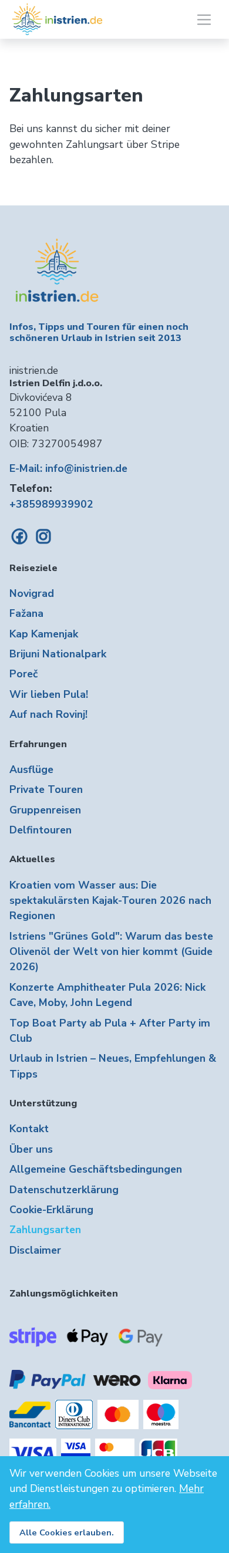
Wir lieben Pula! (48, 694)
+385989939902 (51, 504)
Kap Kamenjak (43, 634)
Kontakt (29, 1129)
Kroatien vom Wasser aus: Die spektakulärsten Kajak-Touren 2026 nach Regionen (110, 900)
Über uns (31, 1149)
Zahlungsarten (45, 1230)
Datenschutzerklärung (64, 1190)
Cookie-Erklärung (51, 1210)
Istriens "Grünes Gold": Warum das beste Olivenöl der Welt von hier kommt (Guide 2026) (111, 951)
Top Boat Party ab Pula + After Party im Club (109, 1030)
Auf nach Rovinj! (48, 714)
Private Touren (46, 789)
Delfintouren (40, 830)
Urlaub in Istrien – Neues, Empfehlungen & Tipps (112, 1066)
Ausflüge (31, 769)
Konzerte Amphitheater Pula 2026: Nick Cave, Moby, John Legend (107, 995)
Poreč (23, 674)
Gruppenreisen (45, 810)
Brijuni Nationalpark (57, 654)
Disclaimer (35, 1250)
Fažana (26, 613)
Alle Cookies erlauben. (66, 1532)
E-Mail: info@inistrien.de (68, 468)
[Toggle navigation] (204, 20)
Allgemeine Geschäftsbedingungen (95, 1169)
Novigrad (31, 593)
